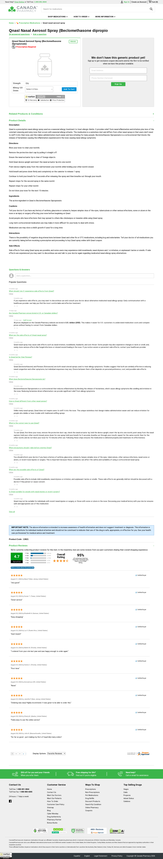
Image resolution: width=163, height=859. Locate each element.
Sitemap (50, 808)
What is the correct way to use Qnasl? (24, 423)
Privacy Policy (117, 856)
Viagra (126, 789)
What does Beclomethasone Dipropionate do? (27, 379)
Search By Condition (93, 804)
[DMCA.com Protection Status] (117, 831)
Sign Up (118, 84)
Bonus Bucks (52, 823)
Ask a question (39, 34)
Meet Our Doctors (54, 795)
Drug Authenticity (54, 817)
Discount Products (92, 801)
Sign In (126, 2)
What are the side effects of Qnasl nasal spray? (28, 335)
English (87, 856)
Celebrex (127, 801)
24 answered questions (19, 34)
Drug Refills (89, 798)
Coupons (88, 811)
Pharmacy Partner (54, 820)
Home (11, 23)
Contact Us (51, 792)
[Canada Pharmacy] (22, 9)
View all (12, 512)
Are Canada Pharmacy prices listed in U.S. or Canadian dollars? (33, 313)
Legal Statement (100, 856)
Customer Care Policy (55, 804)
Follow (11, 294)
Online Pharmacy (91, 808)
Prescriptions (90, 789)
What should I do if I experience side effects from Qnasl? (31, 291)
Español (77, 856)
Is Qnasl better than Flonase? (20, 357)
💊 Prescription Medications (28, 23)
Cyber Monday (52, 814)
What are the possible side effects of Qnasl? (26, 470)
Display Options (39, 753)
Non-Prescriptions (92, 792)
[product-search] (151, 9)
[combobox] (39, 89)
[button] (6, 856)
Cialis (126, 792)
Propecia (127, 795)
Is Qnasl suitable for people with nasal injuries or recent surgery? (34, 492)
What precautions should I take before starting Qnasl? (30, 448)
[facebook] (10, 800)
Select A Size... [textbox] (32, 89)
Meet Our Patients (54, 798)
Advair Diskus (129, 798)
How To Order (52, 801)
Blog (49, 811)
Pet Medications (91, 795)
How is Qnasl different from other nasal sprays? (28, 401)
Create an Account (139, 2)
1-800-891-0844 (22, 789)
